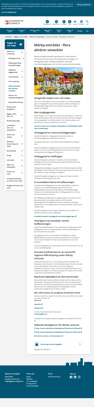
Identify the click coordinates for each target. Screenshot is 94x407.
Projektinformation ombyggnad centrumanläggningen (54, 216)
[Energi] (22, 155)
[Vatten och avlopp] (22, 135)
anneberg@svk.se (40, 314)
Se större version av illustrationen (47, 336)
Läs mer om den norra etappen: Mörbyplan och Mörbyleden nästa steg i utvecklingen (58, 127)
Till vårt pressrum (54, 377)
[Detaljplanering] (23, 58)
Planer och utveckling (37, 37)
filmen (44, 300)
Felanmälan (9, 377)
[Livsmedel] (22, 160)
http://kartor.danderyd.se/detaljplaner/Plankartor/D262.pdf (57, 328)
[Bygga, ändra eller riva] (22, 115)
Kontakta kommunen (12, 379)
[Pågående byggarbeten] (22, 71)
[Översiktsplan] (22, 77)
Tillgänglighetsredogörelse (14, 381)
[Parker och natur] (22, 172)
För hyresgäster (32, 381)
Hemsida (44, 304)
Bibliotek (29, 379)
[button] (87, 22)
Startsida (8, 37)
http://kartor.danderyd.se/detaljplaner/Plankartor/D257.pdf (57, 332)
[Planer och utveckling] (22, 52)
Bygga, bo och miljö (20, 37)
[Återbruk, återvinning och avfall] (22, 144)
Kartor (28, 377)
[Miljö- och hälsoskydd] (22, 166)
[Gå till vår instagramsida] (79, 378)
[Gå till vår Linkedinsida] (75, 378)
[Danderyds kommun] (14, 22)
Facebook (44, 308)
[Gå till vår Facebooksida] (71, 378)
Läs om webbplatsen (9, 12)
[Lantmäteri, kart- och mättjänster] (22, 127)
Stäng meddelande (84, 5)
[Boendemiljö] (22, 151)
